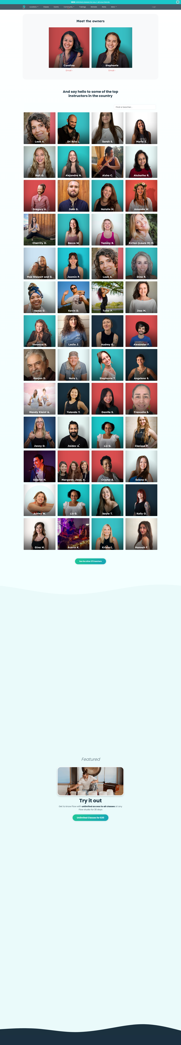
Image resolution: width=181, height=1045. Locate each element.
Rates (104, 7)
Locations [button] (33, 7)
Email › (69, 70)
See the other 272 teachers (90, 561)
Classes (46, 7)
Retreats (94, 7)
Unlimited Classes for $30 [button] (90, 817)
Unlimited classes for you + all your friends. (90, 2)
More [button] (113, 7)
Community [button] (68, 7)
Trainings (82, 7)
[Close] (177, 2)
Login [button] (154, 7)
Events (56, 7)
